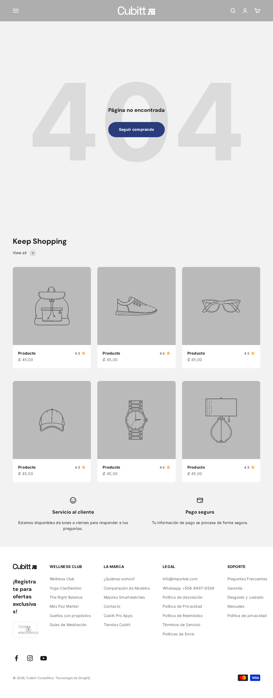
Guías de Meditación (68, 624)
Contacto (112, 606)
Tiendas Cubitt (117, 624)
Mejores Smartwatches (124, 597)
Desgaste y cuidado (245, 597)
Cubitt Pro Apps (118, 615)
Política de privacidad (247, 615)
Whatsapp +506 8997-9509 (188, 588)
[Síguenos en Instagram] (30, 658)
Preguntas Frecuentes (247, 579)
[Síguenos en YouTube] (43, 658)
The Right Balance (66, 597)
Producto (27, 353)
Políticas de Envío (178, 634)
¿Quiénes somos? (119, 579)
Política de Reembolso (183, 615)
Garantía (235, 588)
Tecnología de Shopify (72, 678)
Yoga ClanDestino (65, 588)
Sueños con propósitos (70, 615)
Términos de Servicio (181, 624)
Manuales (235, 606)
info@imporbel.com (180, 579)
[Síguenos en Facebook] (16, 658)
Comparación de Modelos (127, 588)
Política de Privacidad (182, 606)
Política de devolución (182, 597)
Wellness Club (62, 579)
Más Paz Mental (64, 606)
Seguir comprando (136, 129)
